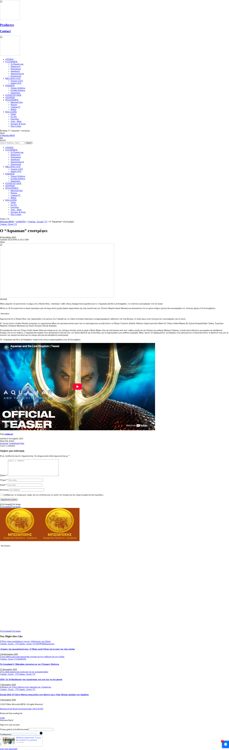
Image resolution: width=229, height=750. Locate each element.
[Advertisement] (20, 589)
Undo (2, 718)
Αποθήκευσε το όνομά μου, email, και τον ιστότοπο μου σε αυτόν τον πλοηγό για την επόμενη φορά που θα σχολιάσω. (53, 495)
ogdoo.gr (9, 434)
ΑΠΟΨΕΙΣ (40, 644)
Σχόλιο (3, 475)
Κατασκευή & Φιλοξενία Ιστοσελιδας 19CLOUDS (21, 709)
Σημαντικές (49, 644)
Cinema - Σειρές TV (8, 224)
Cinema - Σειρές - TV (9, 644)
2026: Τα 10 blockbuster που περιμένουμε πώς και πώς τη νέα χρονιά (31, 679)
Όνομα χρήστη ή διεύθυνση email (14, 729)
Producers (7, 25)
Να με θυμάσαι (9, 739)
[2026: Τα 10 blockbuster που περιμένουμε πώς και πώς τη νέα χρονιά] (24, 672)
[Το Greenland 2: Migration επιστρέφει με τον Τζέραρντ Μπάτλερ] (32, 657)
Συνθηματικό (5, 734)
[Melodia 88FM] (7, 135)
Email (3, 485)
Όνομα (3, 480)
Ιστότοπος (4, 490)
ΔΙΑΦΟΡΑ (21, 659)
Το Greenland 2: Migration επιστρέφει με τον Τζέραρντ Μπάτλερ (29, 664)
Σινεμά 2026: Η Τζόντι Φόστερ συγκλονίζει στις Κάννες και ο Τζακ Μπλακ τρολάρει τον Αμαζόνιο (44, 694)
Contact (5, 31)
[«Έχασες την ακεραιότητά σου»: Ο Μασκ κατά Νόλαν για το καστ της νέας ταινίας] (25, 641)
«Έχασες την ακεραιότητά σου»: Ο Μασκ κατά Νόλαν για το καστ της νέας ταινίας (37, 649)
